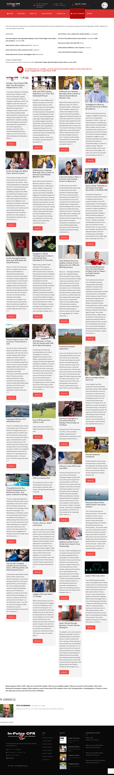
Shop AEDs (21, 13)
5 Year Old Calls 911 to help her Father (70, 52)
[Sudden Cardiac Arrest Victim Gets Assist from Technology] (70, 533)
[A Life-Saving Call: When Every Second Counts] (17, 160)
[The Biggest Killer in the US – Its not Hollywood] (96, 722)
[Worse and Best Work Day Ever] (96, 361)
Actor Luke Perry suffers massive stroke (19, 50)
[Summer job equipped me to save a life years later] (70, 686)
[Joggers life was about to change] (44, 586)
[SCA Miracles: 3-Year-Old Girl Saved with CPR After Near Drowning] (44, 331)
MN (96, 38)
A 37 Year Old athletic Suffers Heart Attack (72, 38)
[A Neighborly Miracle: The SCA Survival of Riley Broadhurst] (96, 89)
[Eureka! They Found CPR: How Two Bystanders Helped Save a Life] (17, 78)
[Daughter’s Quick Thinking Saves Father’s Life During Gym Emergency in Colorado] (44, 244)
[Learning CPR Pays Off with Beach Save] (17, 411)
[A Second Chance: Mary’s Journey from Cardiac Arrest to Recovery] (70, 166)
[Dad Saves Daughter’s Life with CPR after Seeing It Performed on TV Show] (70, 409)
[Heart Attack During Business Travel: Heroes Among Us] (70, 613)
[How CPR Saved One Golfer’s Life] (44, 410)
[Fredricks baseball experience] (70, 337)
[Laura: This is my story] (96, 567)
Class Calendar (78, 13)
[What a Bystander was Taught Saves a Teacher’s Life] (96, 765)
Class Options (46, 13)
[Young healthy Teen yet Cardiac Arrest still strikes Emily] (17, 631)
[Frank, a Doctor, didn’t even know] (44, 513)
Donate (89, 13)
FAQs (76, 6)
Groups (81, 6)
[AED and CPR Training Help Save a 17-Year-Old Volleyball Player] (44, 83)
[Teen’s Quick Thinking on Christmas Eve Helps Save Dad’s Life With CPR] (96, 176)
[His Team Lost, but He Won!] (70, 750)
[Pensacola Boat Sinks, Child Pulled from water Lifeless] (96, 494)
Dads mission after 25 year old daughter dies (20, 54)
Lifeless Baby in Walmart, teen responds (71, 47)
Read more (11, 144)
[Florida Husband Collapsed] (96, 445)
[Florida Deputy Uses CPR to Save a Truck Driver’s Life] (17, 331)
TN (23, 41)
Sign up (102, 26)
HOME (11, 13)
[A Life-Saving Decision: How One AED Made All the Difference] (17, 244)
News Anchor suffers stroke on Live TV (19, 45)
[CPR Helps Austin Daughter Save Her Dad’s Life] (17, 709)
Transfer (87, 6)
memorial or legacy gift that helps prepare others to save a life (55, 62)
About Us (33, 13)
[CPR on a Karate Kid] (44, 460)
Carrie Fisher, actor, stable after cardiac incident (74, 34)
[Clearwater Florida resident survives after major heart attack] (44, 656)
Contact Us (61, 13)
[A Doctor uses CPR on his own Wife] (70, 458)
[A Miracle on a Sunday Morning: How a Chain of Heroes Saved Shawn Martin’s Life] (70, 83)
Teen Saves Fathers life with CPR (68, 43)
